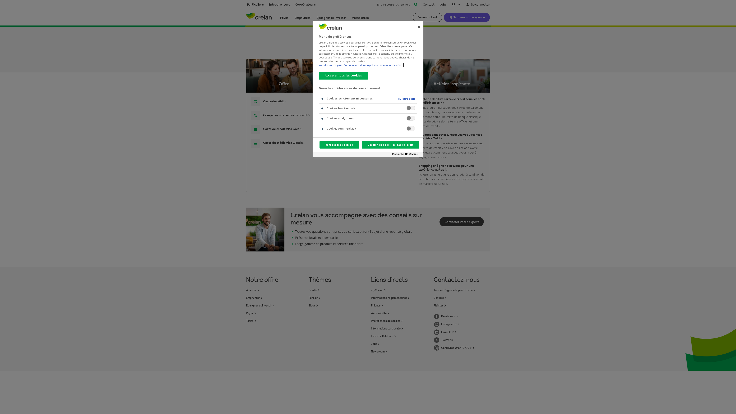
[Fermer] (419, 27)
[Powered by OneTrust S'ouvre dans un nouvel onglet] (406, 155)
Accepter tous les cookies (343, 75)
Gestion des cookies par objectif (390, 144)
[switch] (411, 108)
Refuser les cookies (339, 144)
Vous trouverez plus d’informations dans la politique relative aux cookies (361, 65)
